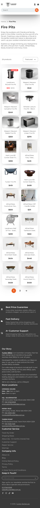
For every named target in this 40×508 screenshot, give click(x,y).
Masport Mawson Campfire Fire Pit (10, 103)
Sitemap (5, 448)
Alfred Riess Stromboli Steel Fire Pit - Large (10, 249)
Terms (4, 467)
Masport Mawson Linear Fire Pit (29, 128)
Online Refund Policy (10, 461)
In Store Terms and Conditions (14, 470)
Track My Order (8, 433)
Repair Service (7, 445)
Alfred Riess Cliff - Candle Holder (29, 201)
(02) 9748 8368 (10, 402)
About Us (5, 455)
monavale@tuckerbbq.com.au (13, 415)
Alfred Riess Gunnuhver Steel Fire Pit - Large (10, 201)
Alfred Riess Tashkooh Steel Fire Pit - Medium (29, 225)
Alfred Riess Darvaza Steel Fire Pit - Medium (29, 249)
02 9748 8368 (7, 487)
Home (3, 22)
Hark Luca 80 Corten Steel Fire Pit (10, 152)
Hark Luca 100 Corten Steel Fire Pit (29, 176)
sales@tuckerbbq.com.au (11, 490)
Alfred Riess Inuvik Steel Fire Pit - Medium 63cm (29, 274)
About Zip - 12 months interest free (15, 439)
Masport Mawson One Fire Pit (29, 79)
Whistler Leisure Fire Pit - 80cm (29, 103)
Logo (11, 4)
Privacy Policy (7, 464)
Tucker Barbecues (23, 504)
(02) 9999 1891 (10, 413)
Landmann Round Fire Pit (10, 79)
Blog (4, 458)
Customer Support (9, 442)
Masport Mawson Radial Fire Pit (10, 128)
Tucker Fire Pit (10, 176)
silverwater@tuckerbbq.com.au (13, 404)
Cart (38, 4)
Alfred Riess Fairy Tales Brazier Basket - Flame (29, 152)
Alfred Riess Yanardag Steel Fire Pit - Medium (10, 274)
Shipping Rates (8, 436)
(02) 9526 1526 (10, 424)
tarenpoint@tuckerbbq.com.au (13, 426)
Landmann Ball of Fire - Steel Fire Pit (10, 225)
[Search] (37, 10)
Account (35, 4)
